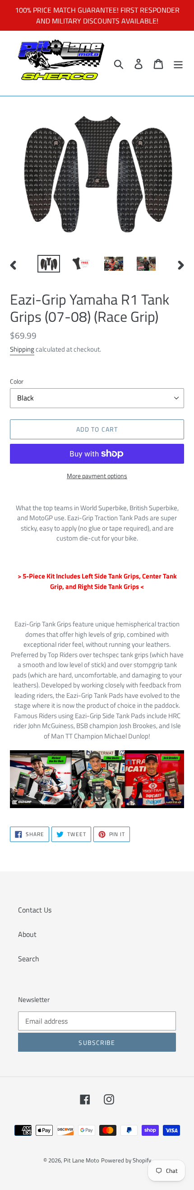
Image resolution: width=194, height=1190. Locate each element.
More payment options (97, 475)
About (27, 934)
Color (16, 381)
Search (28, 958)
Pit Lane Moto (81, 1160)
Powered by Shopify (126, 1160)
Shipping (22, 349)
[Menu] (178, 63)
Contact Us (34, 909)
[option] (48, 265)
